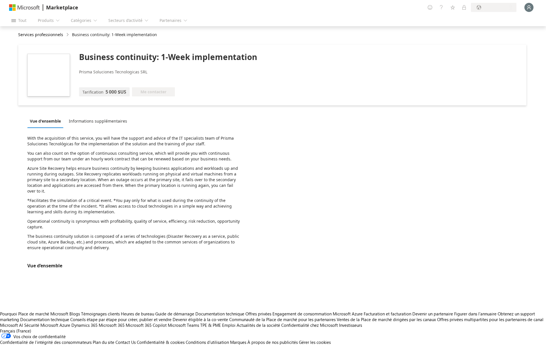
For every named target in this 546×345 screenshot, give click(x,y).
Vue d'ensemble (45, 121)
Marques (238, 342)
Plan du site (103, 342)
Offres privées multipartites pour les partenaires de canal (490, 319)
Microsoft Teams (183, 325)
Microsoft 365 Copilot (146, 325)
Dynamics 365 (84, 325)
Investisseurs (350, 325)
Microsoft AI (11, 325)
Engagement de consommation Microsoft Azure (318, 314)
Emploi (228, 325)
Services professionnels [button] (40, 34)
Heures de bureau (137, 314)
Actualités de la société (258, 325)
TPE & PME (210, 325)
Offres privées (258, 314)
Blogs (74, 314)
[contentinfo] (68, 35)
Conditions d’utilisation (207, 342)
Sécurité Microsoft (41, 325)
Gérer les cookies (315, 342)
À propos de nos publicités (272, 342)
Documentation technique (219, 314)
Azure (64, 325)
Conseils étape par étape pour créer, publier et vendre (120, 319)
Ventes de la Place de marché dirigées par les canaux (386, 319)
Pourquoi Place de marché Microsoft (34, 314)
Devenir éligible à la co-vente (200, 319)
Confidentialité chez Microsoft (309, 325)
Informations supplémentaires (98, 121)
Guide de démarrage (174, 314)
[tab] (46, 121)
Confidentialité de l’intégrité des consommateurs (46, 342)
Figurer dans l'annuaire (475, 314)
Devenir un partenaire (432, 314)
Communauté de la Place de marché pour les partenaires (282, 319)
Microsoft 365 (112, 325)
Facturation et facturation (387, 314)
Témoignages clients (100, 314)
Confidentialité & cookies (161, 342)
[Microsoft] (24, 7)
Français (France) (15, 331)
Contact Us (125, 342)
